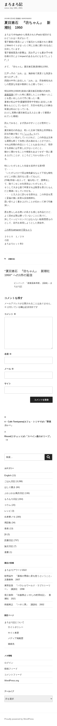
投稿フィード (11, 668)
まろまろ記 (13, 4)
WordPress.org (11, 680)
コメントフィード (13, 674)
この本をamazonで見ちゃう (18, 229)
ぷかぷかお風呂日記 (14, 493)
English (7, 475)
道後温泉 (8, 94)
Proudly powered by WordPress (19, 719)
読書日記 (11, 259)
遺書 (6, 552)
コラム (7, 505)
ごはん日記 (9, 481)
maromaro (27, 18)
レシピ (7, 511)
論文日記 (8, 546)
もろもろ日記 (11, 499)
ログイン (8, 663)
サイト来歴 (13, 633)
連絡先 (11, 644)
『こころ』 (28, 134)
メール (9, 369)
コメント (10, 314)
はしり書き (9, 487)
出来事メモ (9, 517)
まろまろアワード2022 (15, 570)
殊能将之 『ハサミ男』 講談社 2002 (24, 604)
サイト (7, 383)
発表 (6, 528)
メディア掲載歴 (15, 638)
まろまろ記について (14, 622)
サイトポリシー (15, 627)
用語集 (7, 522)
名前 (8, 354)
